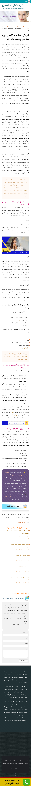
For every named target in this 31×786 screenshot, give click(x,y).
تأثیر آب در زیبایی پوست (23, 566)
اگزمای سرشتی (14, 415)
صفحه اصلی (26, 26)
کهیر (13, 412)
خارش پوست (18, 320)
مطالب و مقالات (17, 26)
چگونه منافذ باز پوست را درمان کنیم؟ (20, 544)
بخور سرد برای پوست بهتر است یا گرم (20, 577)
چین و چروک (26, 337)
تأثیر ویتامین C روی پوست (22, 555)
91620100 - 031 (10, 497)
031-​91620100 (15, 769)
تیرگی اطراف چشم (24, 348)
